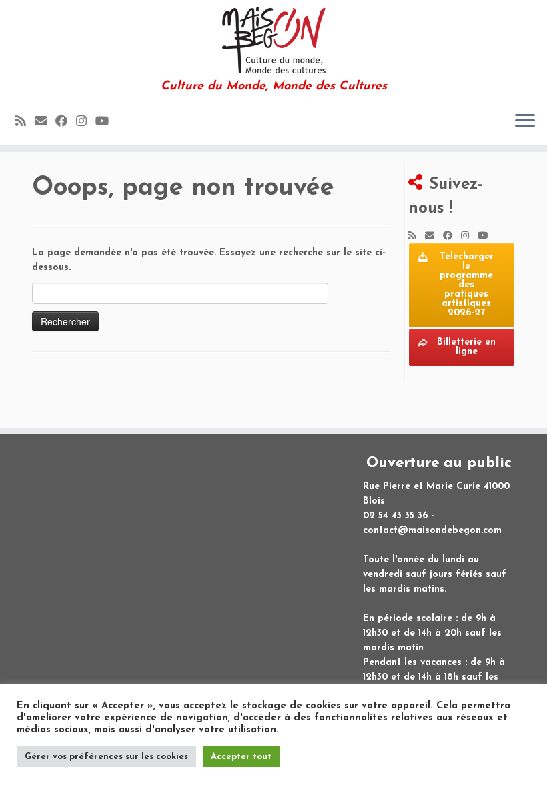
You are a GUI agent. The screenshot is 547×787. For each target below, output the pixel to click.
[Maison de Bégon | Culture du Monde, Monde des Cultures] (273, 40)
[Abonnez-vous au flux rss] (25, 122)
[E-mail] (45, 122)
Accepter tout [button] (241, 756)
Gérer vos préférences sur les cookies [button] (106, 756)
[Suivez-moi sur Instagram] (85, 122)
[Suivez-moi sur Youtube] (106, 122)
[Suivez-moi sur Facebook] (65, 122)
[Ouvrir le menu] (525, 121)
